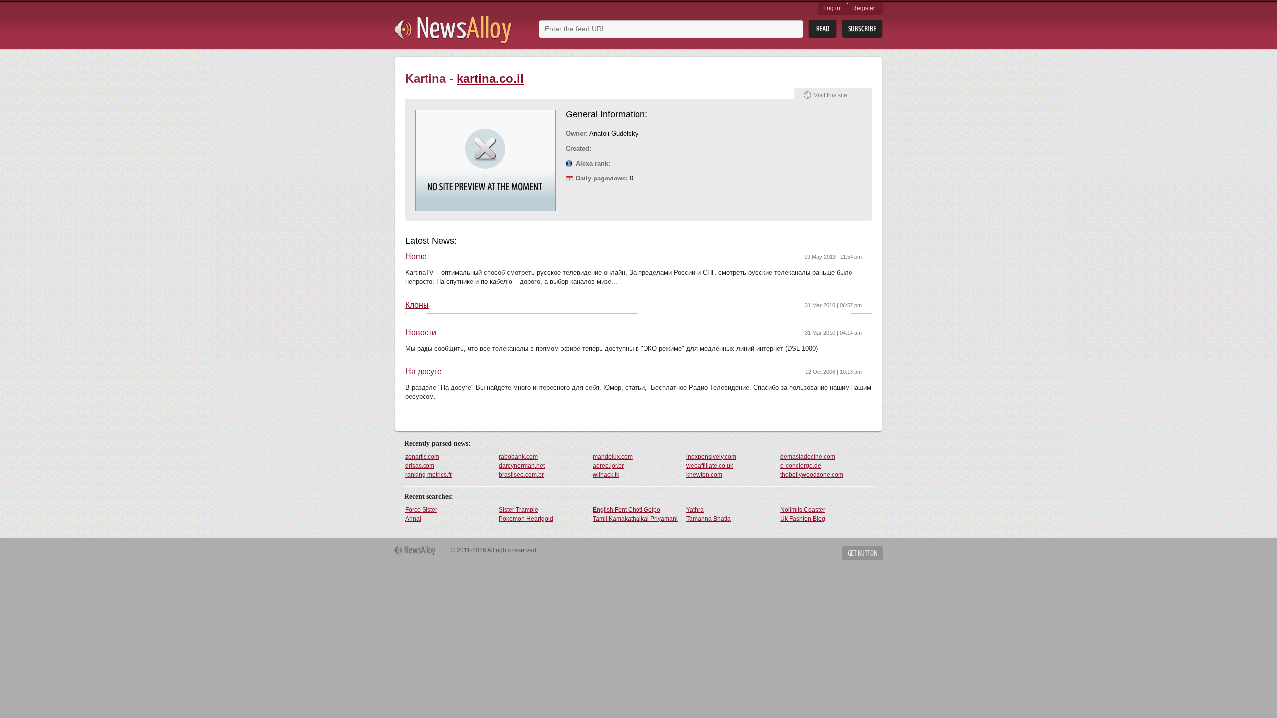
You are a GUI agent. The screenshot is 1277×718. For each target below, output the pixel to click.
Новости (420, 333)
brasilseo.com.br (521, 474)
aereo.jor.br (608, 465)
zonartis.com (422, 456)
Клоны (417, 305)
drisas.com (419, 465)
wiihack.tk (606, 474)
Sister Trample (518, 509)
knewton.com (704, 474)
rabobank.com (518, 456)
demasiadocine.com (807, 456)
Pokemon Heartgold (526, 518)
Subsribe (862, 29)
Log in (831, 8)
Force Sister (421, 509)
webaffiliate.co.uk (709, 465)
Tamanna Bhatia (708, 518)
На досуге (423, 372)
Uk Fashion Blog (802, 518)
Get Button (862, 553)
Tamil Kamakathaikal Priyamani (635, 518)
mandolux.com (613, 456)
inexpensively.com (711, 456)
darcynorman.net (522, 465)
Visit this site (830, 95)
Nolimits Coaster (802, 509)
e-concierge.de (800, 465)
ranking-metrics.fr (428, 474)
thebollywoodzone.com (811, 474)
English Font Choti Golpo (626, 509)
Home (415, 257)
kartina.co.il (490, 78)
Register (863, 8)
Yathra (695, 509)
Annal (413, 518)
